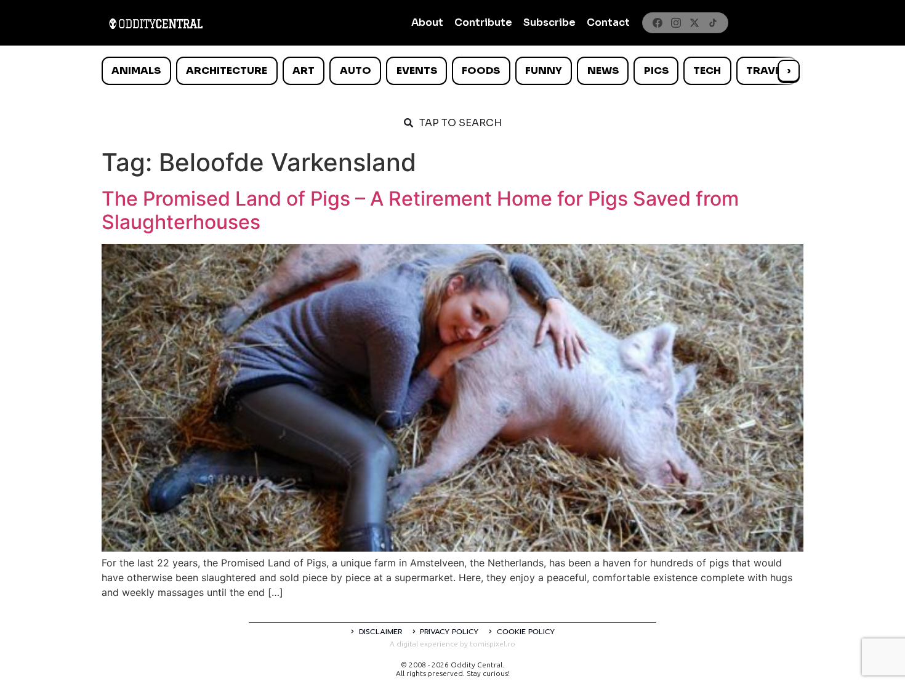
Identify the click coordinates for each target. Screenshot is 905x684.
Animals (136, 70)
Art (303, 70)
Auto (355, 70)
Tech (707, 70)
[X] (694, 23)
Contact (608, 22)
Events (416, 70)
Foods (481, 70)
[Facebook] (657, 23)
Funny (543, 70)
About (427, 22)
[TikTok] (713, 23)
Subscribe (549, 22)
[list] (452, 70)
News (603, 70)
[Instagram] (676, 23)
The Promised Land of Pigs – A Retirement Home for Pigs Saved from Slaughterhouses (420, 210)
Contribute (483, 22)
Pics (656, 70)
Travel (766, 70)
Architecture (226, 70)
